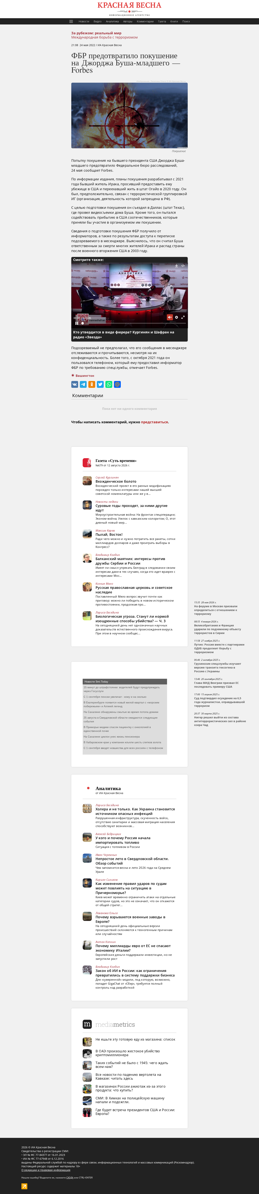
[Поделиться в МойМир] (117, 384)
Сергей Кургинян (107, 477)
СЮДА (69, 1177)
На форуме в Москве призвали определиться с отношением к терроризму (215, 610)
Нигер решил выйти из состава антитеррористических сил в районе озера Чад (220, 721)
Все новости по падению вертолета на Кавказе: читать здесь (128, 1076)
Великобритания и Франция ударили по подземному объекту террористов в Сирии (217, 629)
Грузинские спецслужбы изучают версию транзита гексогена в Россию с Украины (217, 667)
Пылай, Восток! (109, 534)
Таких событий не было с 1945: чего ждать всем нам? (132, 1064)
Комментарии (145, 21)
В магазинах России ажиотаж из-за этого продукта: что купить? (131, 1088)
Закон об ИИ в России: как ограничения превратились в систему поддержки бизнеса (135, 972)
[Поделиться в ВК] (74, 384)
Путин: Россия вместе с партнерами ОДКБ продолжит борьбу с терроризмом (219, 648)
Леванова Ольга (107, 913)
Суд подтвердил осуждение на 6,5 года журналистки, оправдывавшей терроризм (219, 702)
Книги (174, 21)
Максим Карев (105, 530)
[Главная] (129, 9)
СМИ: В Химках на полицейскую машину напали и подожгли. (130, 1100)
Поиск (186, 21)
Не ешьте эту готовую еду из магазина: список (135, 1039)
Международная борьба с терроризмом (104, 37)
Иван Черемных (106, 855)
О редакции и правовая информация (45, 1170)
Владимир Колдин (108, 555)
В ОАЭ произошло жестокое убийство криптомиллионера (128, 1053)
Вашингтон (85, 375)
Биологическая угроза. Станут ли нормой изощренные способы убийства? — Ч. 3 (132, 618)
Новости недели (107, 502)
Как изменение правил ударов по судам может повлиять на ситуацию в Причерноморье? (131, 888)
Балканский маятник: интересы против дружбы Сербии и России (130, 561)
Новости (84, 21)
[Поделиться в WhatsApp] (108, 384)
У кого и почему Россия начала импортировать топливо (123, 840)
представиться (154, 422)
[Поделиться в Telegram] (83, 384)
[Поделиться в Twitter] (100, 384)
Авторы (127, 21)
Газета (162, 21)
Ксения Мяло (104, 583)
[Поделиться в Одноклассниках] (91, 384)
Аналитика (112, 21)
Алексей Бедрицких (108, 834)
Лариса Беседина (107, 612)
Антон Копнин (106, 942)
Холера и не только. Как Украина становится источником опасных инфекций (135, 811)
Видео (97, 21)
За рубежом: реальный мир (96, 33)
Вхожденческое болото (116, 481)
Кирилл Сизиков (107, 879)
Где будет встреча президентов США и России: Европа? (135, 1112)
